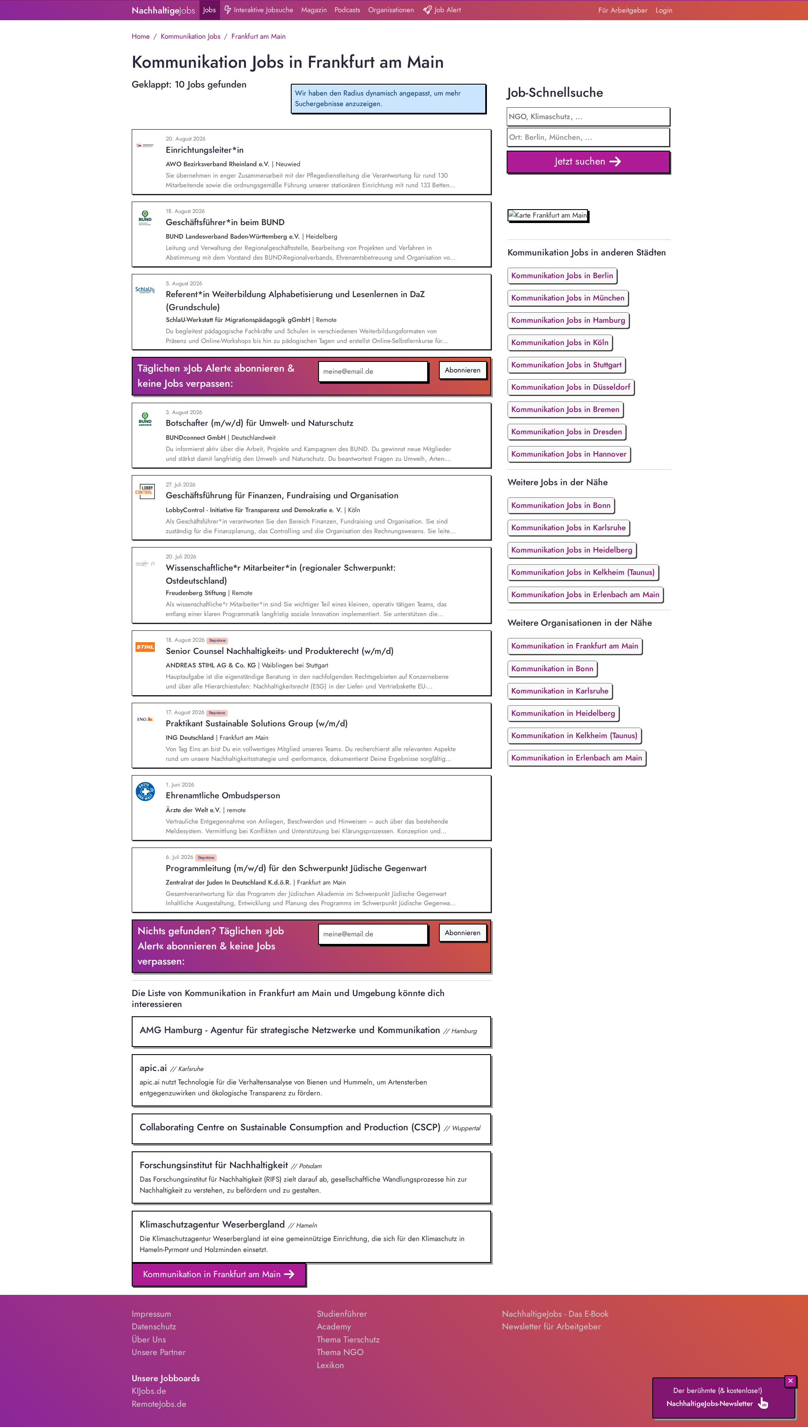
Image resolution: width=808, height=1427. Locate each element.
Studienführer (342, 1313)
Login (664, 10)
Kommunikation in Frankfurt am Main (213, 1274)
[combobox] (588, 137)
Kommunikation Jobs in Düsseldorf (570, 387)
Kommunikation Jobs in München (568, 297)
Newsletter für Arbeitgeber (551, 1326)
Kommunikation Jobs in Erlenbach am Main (585, 594)
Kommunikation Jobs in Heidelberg (572, 549)
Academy (334, 1326)
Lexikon (330, 1365)
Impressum (151, 1313)
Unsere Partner (159, 1352)
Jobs (209, 10)
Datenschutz (154, 1326)
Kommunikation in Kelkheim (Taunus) (574, 735)
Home (141, 36)
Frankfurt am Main (258, 36)
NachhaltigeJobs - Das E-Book (555, 1313)
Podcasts (347, 10)
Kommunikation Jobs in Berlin (562, 275)
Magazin (314, 10)
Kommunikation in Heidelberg (563, 713)
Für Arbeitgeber (623, 10)
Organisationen (391, 10)
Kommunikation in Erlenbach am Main (576, 757)
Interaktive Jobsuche (262, 10)
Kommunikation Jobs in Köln (560, 342)
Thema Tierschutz (348, 1339)
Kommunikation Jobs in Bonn (561, 505)
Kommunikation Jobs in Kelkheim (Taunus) (583, 572)
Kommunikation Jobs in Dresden (566, 431)
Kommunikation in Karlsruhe (560, 690)
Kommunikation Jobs (191, 36)
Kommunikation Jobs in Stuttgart (566, 364)
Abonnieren (463, 370)
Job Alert (447, 10)
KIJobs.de (149, 1390)
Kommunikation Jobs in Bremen (565, 409)
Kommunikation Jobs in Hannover (569, 454)
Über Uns (149, 1339)
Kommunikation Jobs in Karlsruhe (568, 527)
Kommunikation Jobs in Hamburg (568, 320)
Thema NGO (340, 1352)
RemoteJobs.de (159, 1404)
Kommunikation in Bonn (552, 668)
